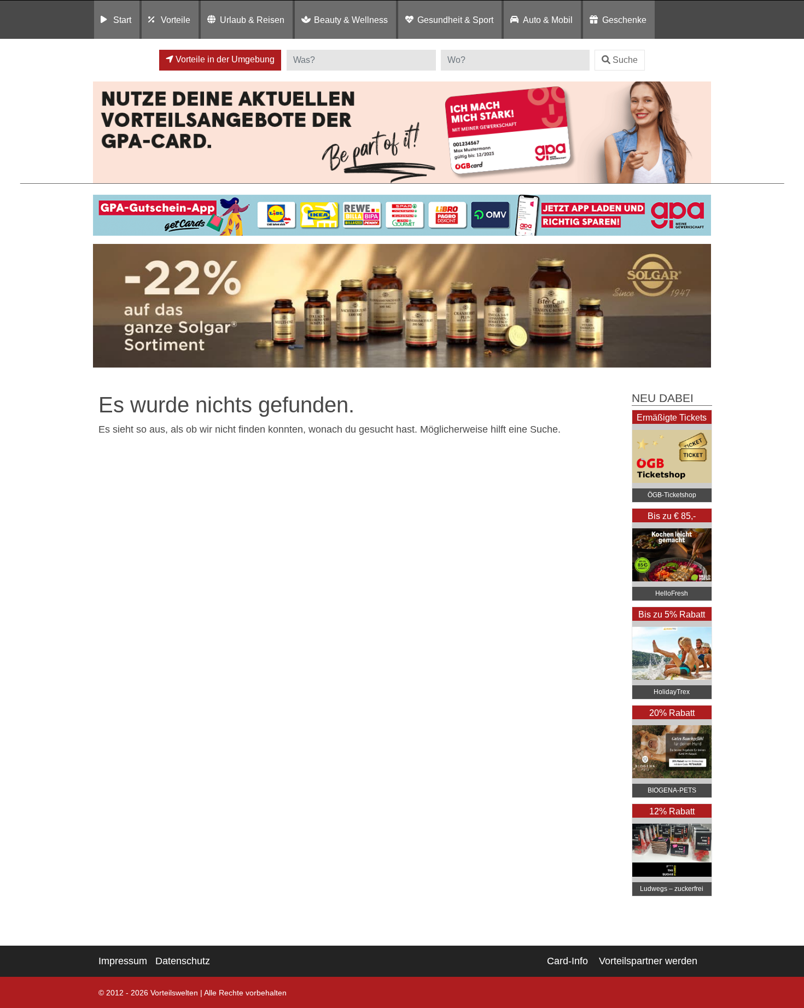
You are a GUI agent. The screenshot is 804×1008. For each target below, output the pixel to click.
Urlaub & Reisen (252, 20)
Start (122, 20)
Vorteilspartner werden (648, 960)
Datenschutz (182, 960)
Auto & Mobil (548, 20)
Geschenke (624, 20)
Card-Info (567, 960)
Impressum (122, 960)
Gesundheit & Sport (455, 20)
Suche (625, 60)
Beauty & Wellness (351, 20)
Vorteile (175, 20)
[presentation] (103, 306)
